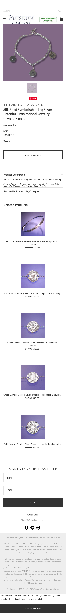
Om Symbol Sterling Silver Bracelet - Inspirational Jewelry (32, 293)
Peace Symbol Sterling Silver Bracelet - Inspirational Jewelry (32, 344)
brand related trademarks (52, 577)
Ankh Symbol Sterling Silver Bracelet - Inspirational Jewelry (32, 444)
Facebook (26, 528)
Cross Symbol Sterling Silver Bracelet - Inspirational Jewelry (32, 395)
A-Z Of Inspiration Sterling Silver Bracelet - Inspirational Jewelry (32, 242)
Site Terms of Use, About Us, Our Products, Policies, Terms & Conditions (33, 538)
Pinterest (38, 528)
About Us (9, 562)
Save (34, 98)
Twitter (32, 528)
